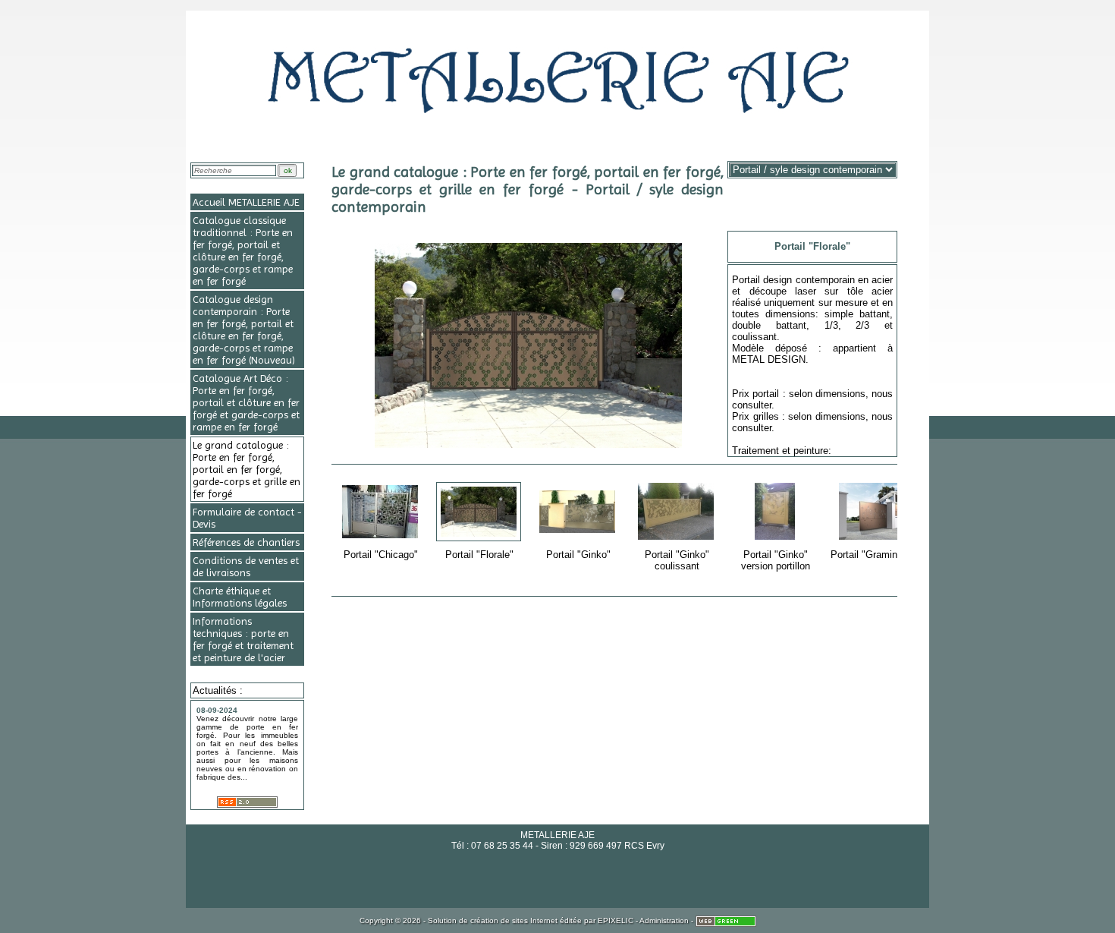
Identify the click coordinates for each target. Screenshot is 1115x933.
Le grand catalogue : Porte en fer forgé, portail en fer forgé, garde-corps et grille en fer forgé (246, 469)
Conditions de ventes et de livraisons (246, 566)
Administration (664, 920)
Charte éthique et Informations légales (240, 597)
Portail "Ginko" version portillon (775, 538)
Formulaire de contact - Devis (247, 518)
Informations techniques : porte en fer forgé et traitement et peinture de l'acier (243, 639)
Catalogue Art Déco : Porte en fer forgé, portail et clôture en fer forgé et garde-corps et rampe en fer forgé (246, 402)
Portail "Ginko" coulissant (683, 538)
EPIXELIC (615, 920)
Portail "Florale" (485, 532)
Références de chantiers (246, 542)
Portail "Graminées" (874, 532)
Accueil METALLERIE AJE (246, 202)
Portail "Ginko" (584, 532)
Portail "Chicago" (385, 532)
